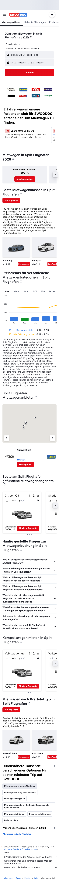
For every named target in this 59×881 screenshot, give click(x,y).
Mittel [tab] (16, 291)
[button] (5, 15)
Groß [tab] (26, 291)
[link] (24, 179)
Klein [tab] (7, 291)
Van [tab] (43, 291)
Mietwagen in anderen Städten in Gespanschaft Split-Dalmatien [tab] (26, 806)
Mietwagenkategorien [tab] (14, 798)
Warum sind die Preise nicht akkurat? (23, 867)
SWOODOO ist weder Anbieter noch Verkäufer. (28, 857)
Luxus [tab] (52, 291)
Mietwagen (8, 878)
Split (36, 878)
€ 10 (26, 37)
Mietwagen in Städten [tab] (14, 814)
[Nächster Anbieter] (52, 438)
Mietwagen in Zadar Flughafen (17, 834)
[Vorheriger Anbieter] (6, 438)
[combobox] (13, 44)
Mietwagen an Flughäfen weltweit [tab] (20, 792)
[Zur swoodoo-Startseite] (18, 15)
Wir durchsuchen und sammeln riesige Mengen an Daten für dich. (28, 862)
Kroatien (27, 878)
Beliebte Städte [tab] (11, 820)
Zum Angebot (23, 264)
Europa (18, 878)
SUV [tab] (35, 291)
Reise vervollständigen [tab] (40, 814)
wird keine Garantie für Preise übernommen (20, 849)
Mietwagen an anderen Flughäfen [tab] (20, 786)
